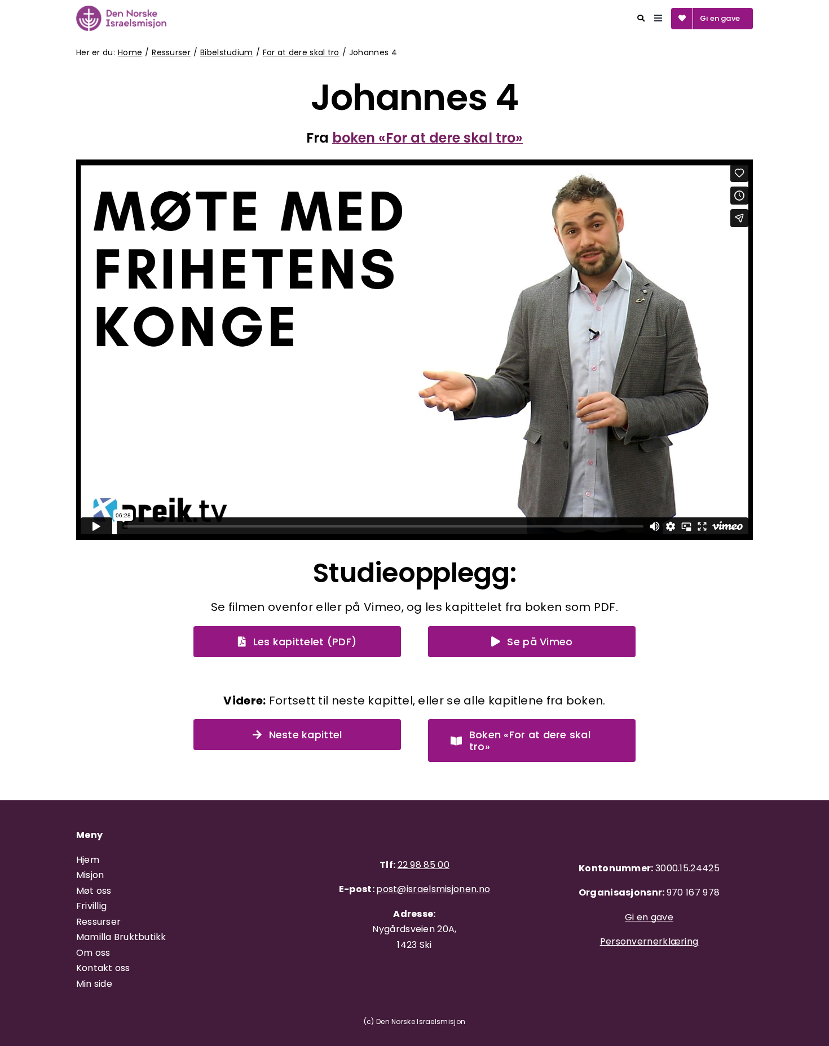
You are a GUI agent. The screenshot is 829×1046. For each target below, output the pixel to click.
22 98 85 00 (423, 864)
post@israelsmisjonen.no (433, 889)
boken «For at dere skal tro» (427, 137)
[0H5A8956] (121, 11)
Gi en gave (649, 917)
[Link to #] (641, 18)
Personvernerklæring (649, 941)
